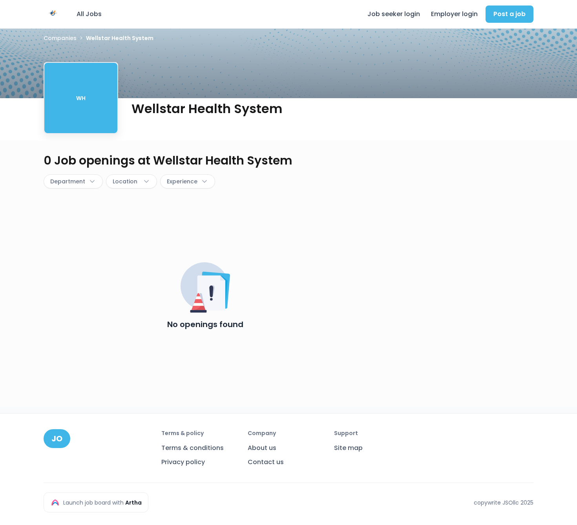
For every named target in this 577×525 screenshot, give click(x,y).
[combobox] (73, 181)
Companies (60, 38)
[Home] (53, 13)
